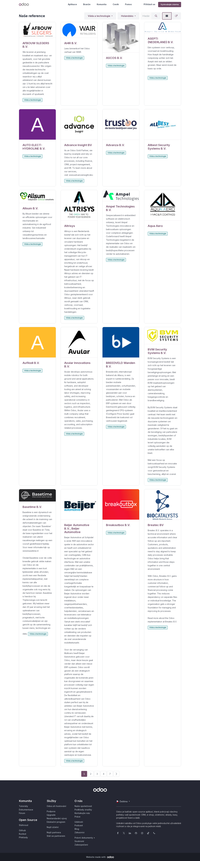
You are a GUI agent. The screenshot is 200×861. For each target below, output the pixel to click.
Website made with (96, 857)
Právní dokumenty (84, 837)
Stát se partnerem (56, 836)
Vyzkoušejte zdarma (170, 4)
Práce (77, 816)
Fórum (22, 813)
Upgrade (51, 815)
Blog (77, 829)
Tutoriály (23, 806)
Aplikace (72, 4)
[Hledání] (156, 16)
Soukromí (79, 841)
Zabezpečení (81, 844)
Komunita (101, 4)
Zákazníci (79, 832)
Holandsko (127, 15)
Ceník (116, 4)
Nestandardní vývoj (57, 818)
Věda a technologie (99, 15)
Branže (86, 4)
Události (79, 822)
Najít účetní (53, 827)
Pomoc (128, 4)
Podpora (51, 811)
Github (22, 830)
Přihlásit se (149, 4)
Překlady (23, 837)
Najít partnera (54, 832)
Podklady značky (83, 809)
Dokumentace (26, 809)
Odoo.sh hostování (56, 806)
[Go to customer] (37, 30)
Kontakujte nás (82, 813)
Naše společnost (83, 806)
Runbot (22, 834)
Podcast (79, 825)
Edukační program (56, 822)
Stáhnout (23, 825)
